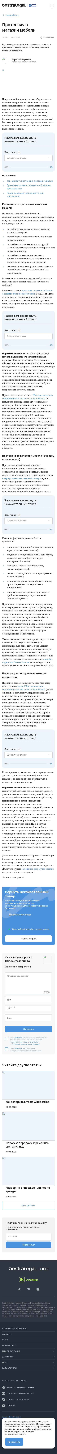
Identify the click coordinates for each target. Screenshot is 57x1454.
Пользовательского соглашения (25, 1044)
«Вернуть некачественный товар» (21, 478)
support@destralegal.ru (11, 1417)
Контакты (7, 1334)
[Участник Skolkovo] (28, 1279)
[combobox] (28, 158)
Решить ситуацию (11, 1351)
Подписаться (28, 1245)
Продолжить (14, 1442)
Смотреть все (29, 1205)
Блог (4, 1362)
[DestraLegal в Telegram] (19, 1289)
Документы (8, 1357)
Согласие (18, 1038)
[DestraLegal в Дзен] (38, 1289)
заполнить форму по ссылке (38, 868)
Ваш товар (10, 152)
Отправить (28, 1029)
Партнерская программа (14, 1329)
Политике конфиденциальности (19, 1432)
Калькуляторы (9, 1368)
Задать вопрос (28, 938)
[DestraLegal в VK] (28, 1289)
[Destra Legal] (19, 5)
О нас (5, 1340)
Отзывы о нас (9, 1345)
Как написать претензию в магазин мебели (30, 180)
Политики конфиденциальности (24, 1042)
